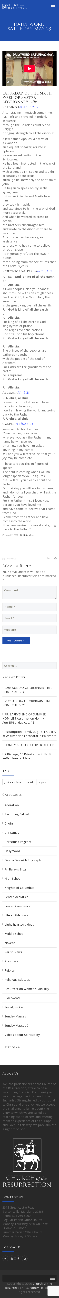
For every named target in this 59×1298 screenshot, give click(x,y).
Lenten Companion (18, 906)
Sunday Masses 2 (16, 1025)
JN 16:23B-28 (23, 424)
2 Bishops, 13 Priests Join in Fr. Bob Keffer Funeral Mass (28, 756)
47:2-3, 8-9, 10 (46, 271)
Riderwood (12, 998)
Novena (10, 943)
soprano (43, 782)
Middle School (14, 934)
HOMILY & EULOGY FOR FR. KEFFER (29, 745)
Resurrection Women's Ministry (27, 989)
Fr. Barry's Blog (15, 869)
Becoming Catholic (18, 814)
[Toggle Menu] (52, 1278)
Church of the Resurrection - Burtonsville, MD (28, 1286)
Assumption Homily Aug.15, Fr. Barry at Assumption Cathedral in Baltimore (29, 734)
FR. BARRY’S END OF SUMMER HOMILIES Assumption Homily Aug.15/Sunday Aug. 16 (24, 718)
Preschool (12, 961)
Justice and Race (13, 782)
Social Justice (14, 1007)
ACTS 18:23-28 (29, 107)
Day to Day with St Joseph (23, 860)
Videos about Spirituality (22, 1035)
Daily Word (28, 535)
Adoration (12, 805)
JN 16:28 (24, 393)
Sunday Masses (15, 1016)
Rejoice (10, 970)
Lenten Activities (16, 897)
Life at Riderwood (17, 915)
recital (30, 782)
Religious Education (18, 980)
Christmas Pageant (18, 842)
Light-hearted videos (19, 924)
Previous (11, 558)
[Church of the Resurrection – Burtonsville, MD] (14, 6)
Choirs (9, 823)
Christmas (12, 833)
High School (13, 878)
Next (49, 558)
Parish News (13, 952)
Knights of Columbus (19, 888)
